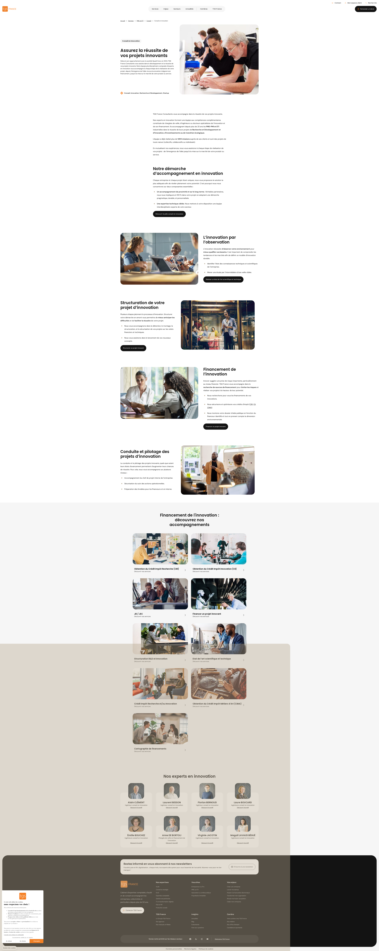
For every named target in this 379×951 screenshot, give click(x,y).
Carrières (203, 9)
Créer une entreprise (233, 887)
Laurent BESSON (172, 802)
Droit (157, 893)
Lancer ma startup (233, 890)
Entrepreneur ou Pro (197, 887)
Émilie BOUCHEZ (136, 835)
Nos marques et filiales (163, 924)
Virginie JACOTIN (207, 835)
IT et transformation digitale (165, 902)
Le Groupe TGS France (163, 918)
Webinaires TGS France (222, 939)
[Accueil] (129, 885)
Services (155, 9)
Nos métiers (231, 921)
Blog (192, 921)
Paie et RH (159, 905)
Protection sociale (161, 908)
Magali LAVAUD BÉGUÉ (242, 835)
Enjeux (166, 9)
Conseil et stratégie (162, 890)
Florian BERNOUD (207, 802)
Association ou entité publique (201, 893)
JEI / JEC (138, 613)
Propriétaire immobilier (198, 896)
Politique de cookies (206, 949)
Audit (157, 887)
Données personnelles (174, 949)
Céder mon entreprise (234, 902)
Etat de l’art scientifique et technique (212, 658)
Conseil (149, 21)
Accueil (122, 21)
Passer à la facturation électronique (238, 893)
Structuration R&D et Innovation (150, 658)
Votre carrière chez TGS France (237, 918)
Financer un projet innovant (207, 613)
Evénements (195, 924)
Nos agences (160, 921)
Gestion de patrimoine (163, 899)
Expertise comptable (162, 896)
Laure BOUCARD (243, 802)
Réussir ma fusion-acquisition (236, 899)
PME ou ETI (194, 890)
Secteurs (177, 9)
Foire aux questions (197, 928)
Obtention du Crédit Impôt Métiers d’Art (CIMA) (217, 703)
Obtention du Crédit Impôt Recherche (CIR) (156, 568)
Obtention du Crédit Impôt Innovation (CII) (215, 568)
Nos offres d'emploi (233, 924)
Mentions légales (190, 949)
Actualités (189, 9)
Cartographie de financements (150, 748)
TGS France (217, 9)
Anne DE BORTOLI (171, 835)
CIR (251, 404)
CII (254, 404)
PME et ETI (140, 21)
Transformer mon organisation (236, 896)
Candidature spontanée (234, 928)
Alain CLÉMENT (136, 802)
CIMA (209, 407)
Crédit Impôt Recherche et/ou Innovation (155, 703)
